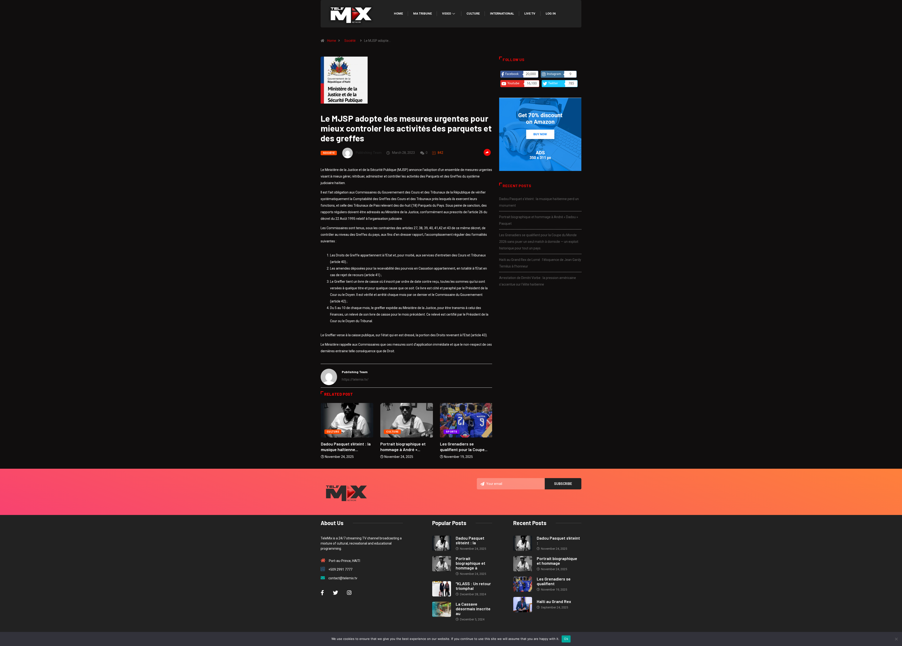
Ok (566, 639)
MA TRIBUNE (422, 13)
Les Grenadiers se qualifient (554, 581)
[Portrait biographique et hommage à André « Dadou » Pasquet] (441, 563)
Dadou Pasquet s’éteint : (558, 540)
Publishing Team (369, 153)
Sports (451, 431)
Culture (473, 13)
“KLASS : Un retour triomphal (473, 586)
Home (398, 13)
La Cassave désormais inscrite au (473, 608)
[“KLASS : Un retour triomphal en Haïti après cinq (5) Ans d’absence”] (441, 588)
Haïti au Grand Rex (554, 601)
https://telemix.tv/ (355, 379)
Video (446, 13)
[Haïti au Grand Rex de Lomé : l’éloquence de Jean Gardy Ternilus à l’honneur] (522, 604)
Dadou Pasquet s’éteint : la (470, 540)
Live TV (529, 13)
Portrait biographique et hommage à (470, 563)
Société (350, 41)
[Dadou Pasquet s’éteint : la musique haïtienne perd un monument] (441, 543)
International (502, 13)
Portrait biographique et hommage (557, 561)
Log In (551, 13)
